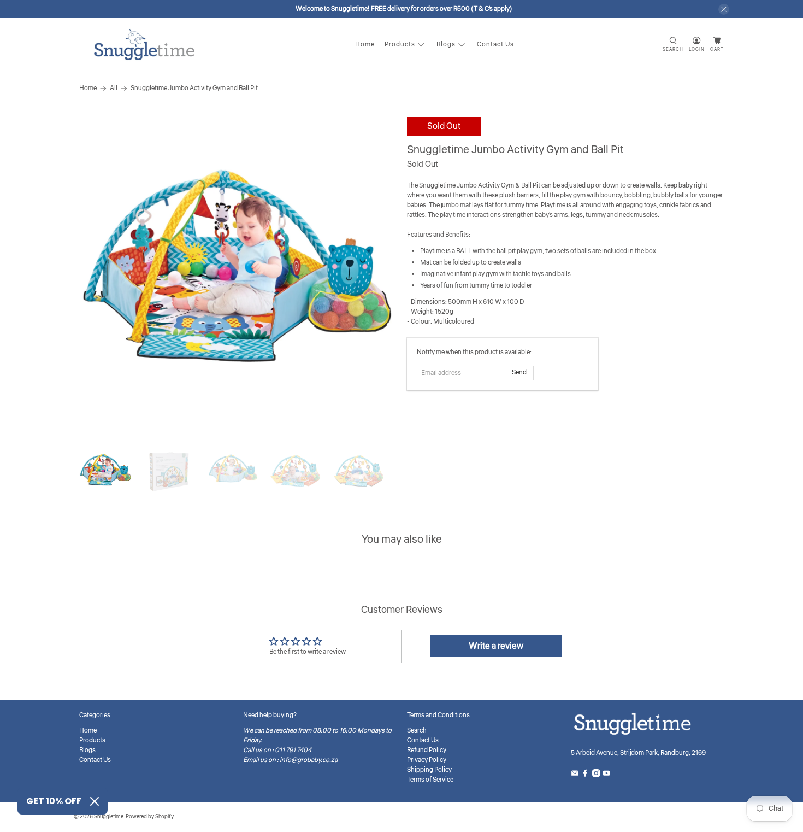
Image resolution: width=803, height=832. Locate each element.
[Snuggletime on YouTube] (606, 775)
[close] (723, 9)
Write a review (496, 646)
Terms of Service (430, 779)
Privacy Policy (426, 760)
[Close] (94, 801)
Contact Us (495, 44)
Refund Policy (426, 750)
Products (400, 44)
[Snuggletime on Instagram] (596, 775)
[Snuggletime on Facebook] (585, 775)
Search (417, 730)
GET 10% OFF (53, 801)
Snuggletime (108, 817)
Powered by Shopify (150, 817)
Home (365, 44)
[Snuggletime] (144, 45)
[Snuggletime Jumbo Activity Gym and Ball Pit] (237, 275)
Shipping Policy (429, 770)
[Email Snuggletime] (574, 775)
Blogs (446, 44)
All (113, 88)
